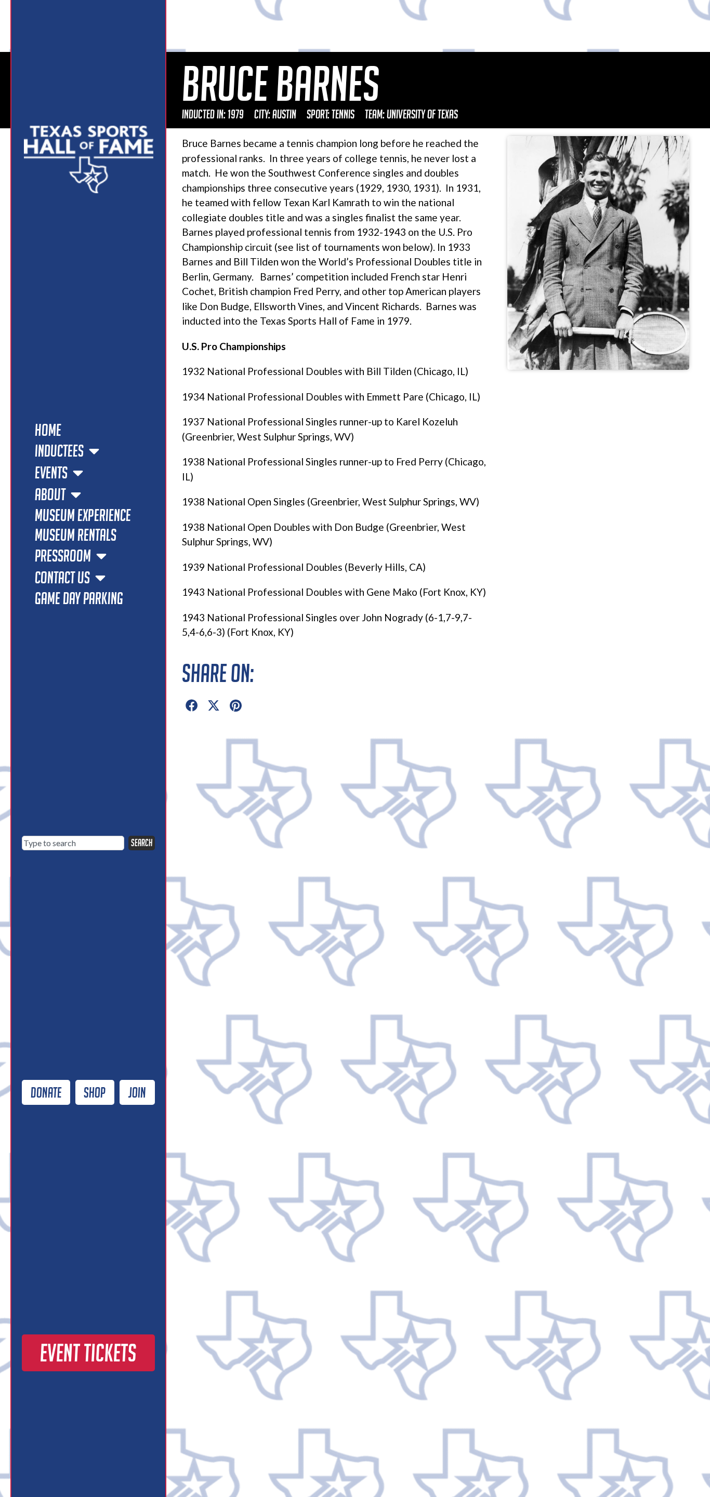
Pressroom (63, 555)
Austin (284, 114)
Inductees (59, 451)
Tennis (343, 114)
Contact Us (62, 577)
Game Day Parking (79, 598)
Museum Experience (83, 515)
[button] (192, 706)
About (50, 494)
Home (48, 430)
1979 (236, 114)
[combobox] (73, 843)
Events (51, 472)
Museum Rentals (75, 535)
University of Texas (422, 114)
